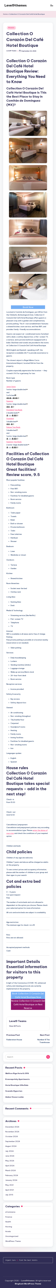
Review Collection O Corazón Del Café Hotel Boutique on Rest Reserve (28, 1004)
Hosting (8, 1226)
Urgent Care (10, 1260)
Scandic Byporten (13, 1091)
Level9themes (15, 5)
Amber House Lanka (14, 1097)
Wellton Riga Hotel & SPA (17, 1073)
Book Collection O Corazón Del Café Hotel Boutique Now (28, 995)
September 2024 (12, 1141)
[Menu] (51, 5)
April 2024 (9, 1165)
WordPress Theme (13, 1241)
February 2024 (11, 1175)
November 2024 (12, 1131)
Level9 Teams (17, 1021)
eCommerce (10, 1212)
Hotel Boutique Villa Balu (16, 1085)
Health (8, 1222)
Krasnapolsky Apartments (17, 1079)
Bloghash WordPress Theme (28, 1284)
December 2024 (12, 1127)
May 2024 (9, 1161)
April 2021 (9, 1190)
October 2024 (11, 1136)
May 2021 (9, 1185)
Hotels (11, 28)
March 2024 (10, 1170)
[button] (15, 1026)
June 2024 (9, 1156)
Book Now (28, 307)
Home (5, 14)
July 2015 (9, 1195)
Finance (8, 1217)
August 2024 (11, 1146)
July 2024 (9, 1151)
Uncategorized (11, 1236)
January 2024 (11, 1180)
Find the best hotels (28, 1260)
